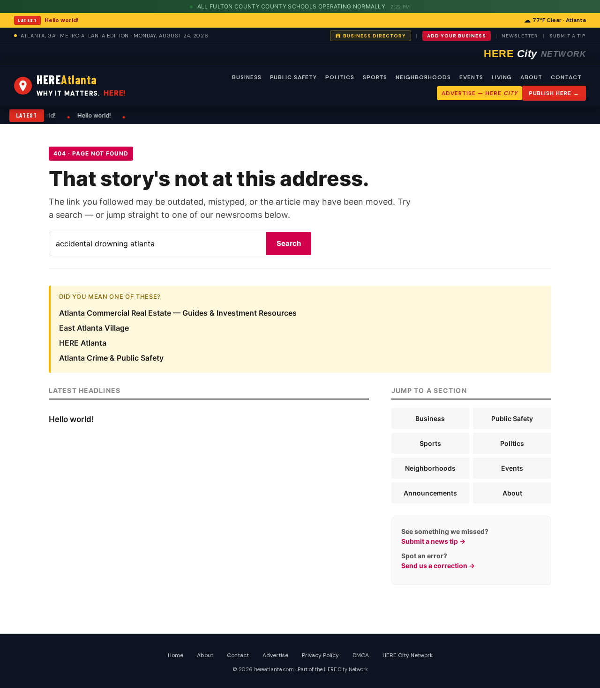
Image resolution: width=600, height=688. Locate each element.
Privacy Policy (320, 655)
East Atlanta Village (94, 328)
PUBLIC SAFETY (293, 77)
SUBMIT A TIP (567, 36)
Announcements (430, 493)
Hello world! (62, 20)
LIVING (502, 77)
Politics (512, 443)
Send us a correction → (438, 566)
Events (512, 468)
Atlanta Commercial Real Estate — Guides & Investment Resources (178, 313)
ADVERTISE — (479, 93)
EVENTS (471, 77)
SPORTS (375, 77)
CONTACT (566, 77)
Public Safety (512, 418)
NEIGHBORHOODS (423, 77)
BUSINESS (247, 77)
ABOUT (531, 77)
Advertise (275, 655)
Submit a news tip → (433, 541)
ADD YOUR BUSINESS (456, 36)
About (512, 493)
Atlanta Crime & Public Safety (111, 357)
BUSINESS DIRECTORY (374, 36)
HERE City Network (407, 655)
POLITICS (339, 77)
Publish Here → (554, 93)
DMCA (360, 655)
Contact (238, 655)
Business (430, 418)
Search (289, 243)
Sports (430, 443)
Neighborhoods (430, 468)
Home (175, 655)
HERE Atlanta (82, 343)
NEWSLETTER (520, 36)
